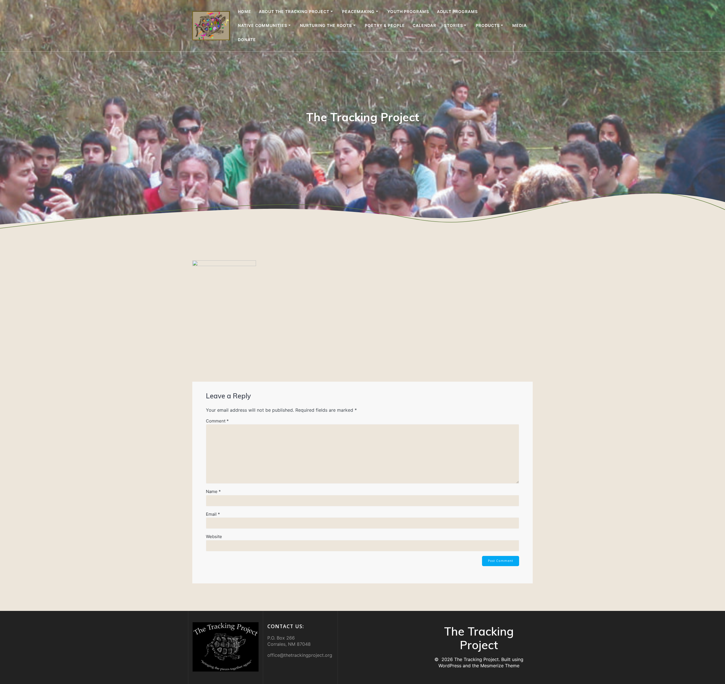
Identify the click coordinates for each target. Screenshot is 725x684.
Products (488, 25)
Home (244, 11)
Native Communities (262, 25)
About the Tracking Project (294, 11)
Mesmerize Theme (499, 665)
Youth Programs (408, 11)
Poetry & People (385, 25)
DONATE (247, 39)
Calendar (424, 25)
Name (213, 491)
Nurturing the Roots (326, 25)
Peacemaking (358, 11)
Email (213, 514)
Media (519, 25)
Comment (217, 421)
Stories (453, 25)
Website (214, 536)
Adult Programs (457, 11)
